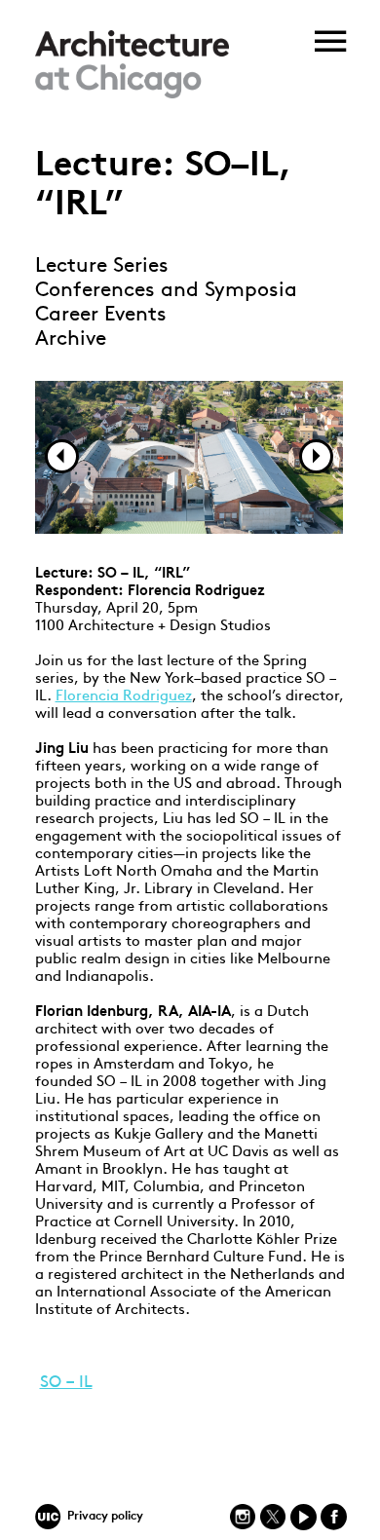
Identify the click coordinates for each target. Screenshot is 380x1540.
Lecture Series (102, 266)
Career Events (101, 315)
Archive (70, 339)
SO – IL (66, 1382)
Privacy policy (105, 1516)
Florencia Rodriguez (124, 697)
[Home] (132, 95)
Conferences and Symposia (166, 291)
